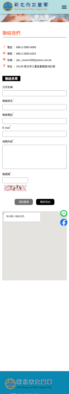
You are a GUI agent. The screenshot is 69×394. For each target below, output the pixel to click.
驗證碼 (6, 174)
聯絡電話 (8, 114)
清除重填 (24, 202)
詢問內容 (8, 141)
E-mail (6, 127)
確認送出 (45, 202)
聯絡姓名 (8, 100)
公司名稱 (7, 87)
